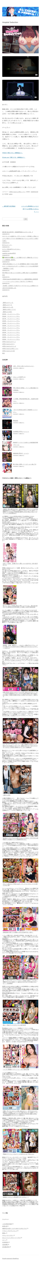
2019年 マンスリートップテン (11, 323)
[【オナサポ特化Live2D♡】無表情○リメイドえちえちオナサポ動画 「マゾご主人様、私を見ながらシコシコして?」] (7, 413)
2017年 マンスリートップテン (11, 318)
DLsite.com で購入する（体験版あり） (13, 157)
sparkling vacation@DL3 (9, 253)
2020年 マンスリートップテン (11, 325)
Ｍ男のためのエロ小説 (8, 351)
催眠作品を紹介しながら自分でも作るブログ (14, 1228)
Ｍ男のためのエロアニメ (9, 341)
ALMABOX (5, 1242)
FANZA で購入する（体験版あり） (12, 153)
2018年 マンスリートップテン (11, 321)
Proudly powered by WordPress (10, 1258)
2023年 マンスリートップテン (11, 332)
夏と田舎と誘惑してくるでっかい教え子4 (24, 464)
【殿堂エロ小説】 (7, 312)
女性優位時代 (6, 1247)
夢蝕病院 (15, 420)
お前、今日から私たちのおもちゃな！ (23, 366)
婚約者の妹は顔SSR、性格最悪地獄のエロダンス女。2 (17, 232)
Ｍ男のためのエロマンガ (9, 346)
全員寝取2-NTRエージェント (21, 431)
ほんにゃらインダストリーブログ (11, 1237)
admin (10, 194)
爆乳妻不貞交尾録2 (8, 206)
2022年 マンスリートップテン (11, 330)
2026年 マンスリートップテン (11, 339)
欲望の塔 (4, 1226)
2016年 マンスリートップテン (11, 316)
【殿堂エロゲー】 (7, 305)
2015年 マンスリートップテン (11, 314)
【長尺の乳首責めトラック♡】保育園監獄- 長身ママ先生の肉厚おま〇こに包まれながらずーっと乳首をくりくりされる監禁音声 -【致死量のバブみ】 (20, 266)
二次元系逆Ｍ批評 (7, 1224)
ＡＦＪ (4, 1240)
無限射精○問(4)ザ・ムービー (21, 453)
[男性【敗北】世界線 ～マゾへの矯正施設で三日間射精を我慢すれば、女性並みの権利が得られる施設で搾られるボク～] (7, 391)
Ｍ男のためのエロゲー (8, 344)
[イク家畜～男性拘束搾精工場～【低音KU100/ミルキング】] (7, 402)
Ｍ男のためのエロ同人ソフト (17, 192)
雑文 (3, 353)
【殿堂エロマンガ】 (7, 307)
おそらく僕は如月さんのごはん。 (11, 249)
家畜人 (4, 1233)
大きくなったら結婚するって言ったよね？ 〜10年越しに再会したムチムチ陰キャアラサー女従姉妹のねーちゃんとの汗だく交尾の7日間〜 (20, 239)
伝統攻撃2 (5, 1244)
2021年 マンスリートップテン (11, 328)
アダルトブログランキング (9, 1231)
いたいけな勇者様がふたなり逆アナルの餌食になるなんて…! (30, 208)
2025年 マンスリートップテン (11, 337)
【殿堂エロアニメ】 (7, 302)
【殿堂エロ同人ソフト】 (9, 309)
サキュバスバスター (7, 1235)
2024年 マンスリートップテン (11, 335)
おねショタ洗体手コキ (19, 377)
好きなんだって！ (7, 245)
